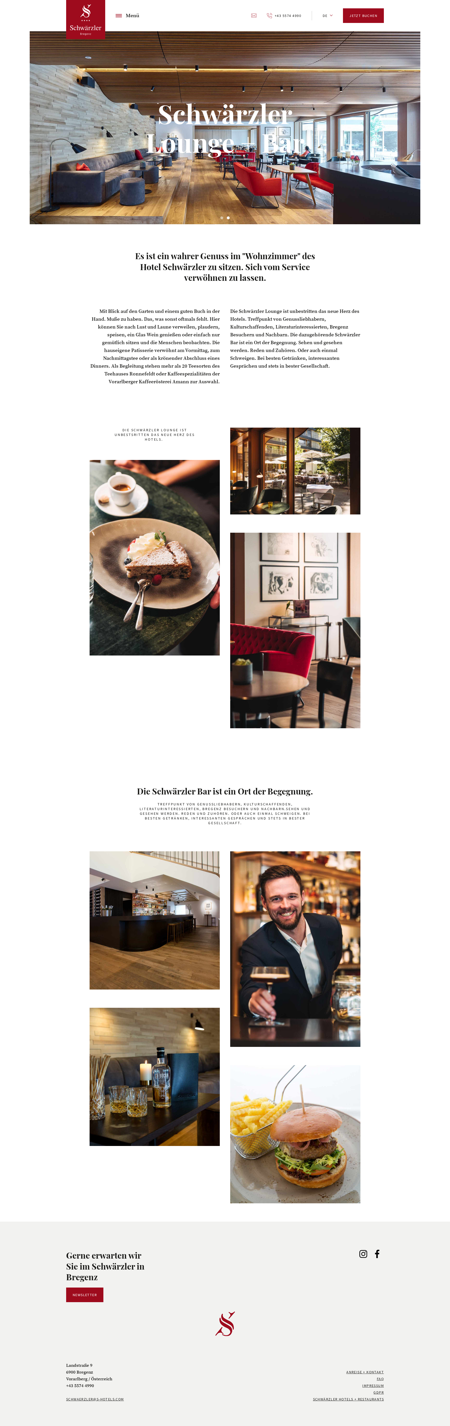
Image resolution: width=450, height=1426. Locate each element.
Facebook (377, 1254)
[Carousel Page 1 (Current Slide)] (221, 217)
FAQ (380, 1378)
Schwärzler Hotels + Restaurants (348, 1399)
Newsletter (85, 1294)
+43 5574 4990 (288, 15)
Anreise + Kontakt (365, 1372)
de (325, 15)
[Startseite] (85, 19)
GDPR (378, 1392)
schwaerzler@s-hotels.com (95, 1399)
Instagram (363, 1254)
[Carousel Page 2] (228, 217)
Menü (132, 16)
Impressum (373, 1385)
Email (254, 16)
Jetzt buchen (363, 15)
